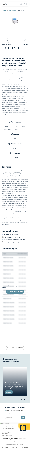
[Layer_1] (7, 410)
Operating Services (12, 382)
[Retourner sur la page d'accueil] (16, 4)
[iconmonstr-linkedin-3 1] (18, 410)
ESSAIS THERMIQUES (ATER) (15, 348)
